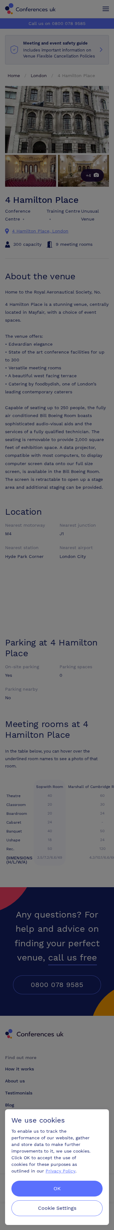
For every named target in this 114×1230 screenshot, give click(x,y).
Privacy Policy (60, 1170)
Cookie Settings (57, 1208)
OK (57, 1188)
